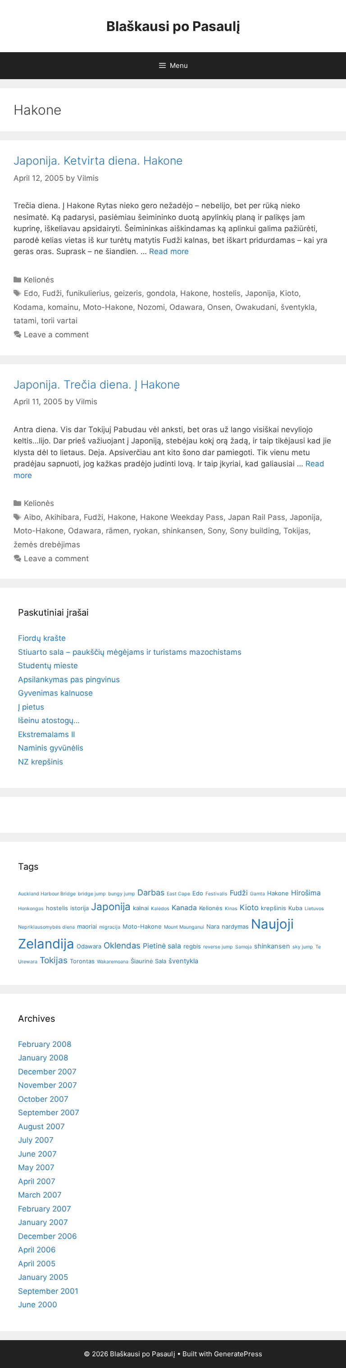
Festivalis (216, 894)
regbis (192, 946)
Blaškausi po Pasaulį (173, 26)
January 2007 (43, 1222)
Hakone (194, 293)
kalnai (141, 908)
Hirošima (306, 893)
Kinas (231, 909)
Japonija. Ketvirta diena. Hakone (98, 160)
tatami (25, 320)
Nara (212, 926)
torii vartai (59, 320)
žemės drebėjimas (47, 544)
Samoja (243, 947)
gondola (161, 293)
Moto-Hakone (108, 307)
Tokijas (296, 530)
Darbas (150, 892)
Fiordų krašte (42, 638)
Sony (216, 530)
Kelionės (39, 279)
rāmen (117, 530)
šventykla (298, 307)
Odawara (186, 307)
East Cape (178, 894)
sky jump (302, 947)
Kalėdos (160, 909)
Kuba (295, 908)
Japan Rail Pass (256, 517)
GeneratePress (238, 1354)
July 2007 (36, 1140)
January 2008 (43, 1057)
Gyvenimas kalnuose (55, 692)
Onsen (219, 307)
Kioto (289, 293)
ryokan (145, 530)
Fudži (52, 293)
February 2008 (44, 1044)
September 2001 (48, 1291)
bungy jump (121, 894)
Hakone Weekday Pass (181, 517)
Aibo (32, 517)
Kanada (184, 907)
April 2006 (37, 1249)
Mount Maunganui (184, 927)
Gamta (257, 894)
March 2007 (40, 1194)
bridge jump (92, 894)
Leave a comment (56, 334)
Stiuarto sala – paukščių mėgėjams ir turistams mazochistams (129, 652)
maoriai (87, 926)
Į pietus (31, 706)
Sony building (254, 530)
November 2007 (47, 1085)
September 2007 (48, 1112)
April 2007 (36, 1181)
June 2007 (37, 1153)
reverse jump (218, 947)
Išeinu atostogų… (49, 720)
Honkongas (31, 909)
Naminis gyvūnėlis (50, 747)
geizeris (128, 293)
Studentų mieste (48, 665)
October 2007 (43, 1099)
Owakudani (255, 307)
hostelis (227, 293)
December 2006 (47, 1236)
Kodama (28, 307)
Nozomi (151, 307)
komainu (63, 307)
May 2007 (36, 1167)
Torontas (82, 961)
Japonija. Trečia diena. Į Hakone (97, 384)
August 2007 (41, 1126)
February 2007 (44, 1208)
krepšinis (273, 908)
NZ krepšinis (40, 761)
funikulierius (87, 293)
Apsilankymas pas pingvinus (69, 679)
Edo (31, 293)
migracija (109, 927)
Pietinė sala (162, 946)
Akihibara (62, 517)
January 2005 (43, 1277)
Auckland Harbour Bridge (47, 894)
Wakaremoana (112, 962)
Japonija (260, 293)
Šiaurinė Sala (148, 961)
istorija (79, 908)
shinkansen (182, 530)
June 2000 (37, 1304)
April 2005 (36, 1263)
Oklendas (122, 945)
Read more (169, 251)
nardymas (235, 926)
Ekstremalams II (46, 734)
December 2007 (47, 1071)
